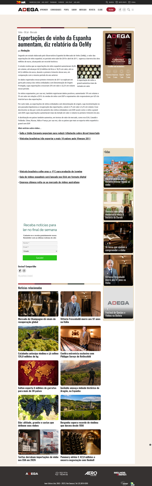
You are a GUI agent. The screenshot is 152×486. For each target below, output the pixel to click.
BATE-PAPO (122, 2)
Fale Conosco (70, 483)
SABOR (74, 9)
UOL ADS (77, 2)
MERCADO (82, 9)
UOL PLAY (69, 2)
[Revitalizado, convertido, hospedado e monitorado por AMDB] (133, 483)
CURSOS (61, 2)
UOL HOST (45, 2)
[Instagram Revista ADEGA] (124, 9)
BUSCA (111, 2)
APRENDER (44, 9)
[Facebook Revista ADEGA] (120, 9)
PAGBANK (53, 2)
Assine (111, 9)
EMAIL (134, 2)
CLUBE (100, 9)
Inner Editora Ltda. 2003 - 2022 (54, 483)
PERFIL (66, 9)
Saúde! (39, 257)
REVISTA (92, 9)
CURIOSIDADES (55, 9)
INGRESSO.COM (34, 2)
